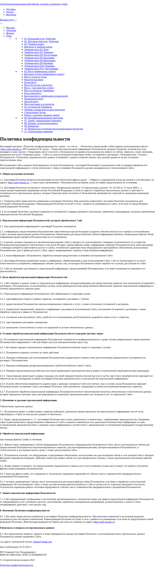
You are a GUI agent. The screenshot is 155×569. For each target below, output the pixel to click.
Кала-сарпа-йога (32, 93)
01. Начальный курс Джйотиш (40, 38)
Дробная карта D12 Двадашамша (41, 68)
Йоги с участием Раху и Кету (39, 88)
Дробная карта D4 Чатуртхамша (40, 55)
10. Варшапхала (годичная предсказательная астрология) (53, 128)
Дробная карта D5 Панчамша (39, 57)
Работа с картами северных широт (42, 115)
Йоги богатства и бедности (38, 85)
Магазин (10, 27)
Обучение (11, 30)
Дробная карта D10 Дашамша (39, 66)
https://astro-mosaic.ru (11, 149)
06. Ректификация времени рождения (43, 118)
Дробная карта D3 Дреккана (38, 52)
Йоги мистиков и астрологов (39, 104)
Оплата (10, 12)
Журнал (10, 33)
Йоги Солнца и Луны (35, 77)
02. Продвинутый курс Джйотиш (41, 41)
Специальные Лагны (35, 112)
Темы (9, 36)
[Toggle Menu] (1, 23)
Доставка (11, 9)
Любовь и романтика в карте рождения (44, 109)
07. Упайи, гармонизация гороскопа (42, 120)
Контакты (11, 14)
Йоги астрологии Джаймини (39, 90)
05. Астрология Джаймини (38, 107)
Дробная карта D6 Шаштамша (39, 60)
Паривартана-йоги (33, 98)
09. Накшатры (31, 126)
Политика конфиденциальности (16, 565)
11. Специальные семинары (38, 131)
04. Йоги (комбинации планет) (40, 71)
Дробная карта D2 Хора (36, 49)
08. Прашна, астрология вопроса (41, 123)
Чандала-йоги (31, 101)
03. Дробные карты (34, 44)
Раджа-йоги (30, 82)
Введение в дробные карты (38, 47)
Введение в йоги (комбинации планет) (44, 74)
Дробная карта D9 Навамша (38, 63)
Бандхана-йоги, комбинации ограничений (46, 96)
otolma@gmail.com (42, 541)
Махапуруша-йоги (33, 79)
